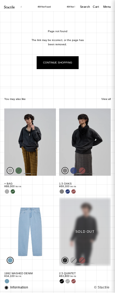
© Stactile (102, 287)
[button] (57, 287)
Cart (96, 6)
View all (106, 98)
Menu (107, 6)
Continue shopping (57, 62)
